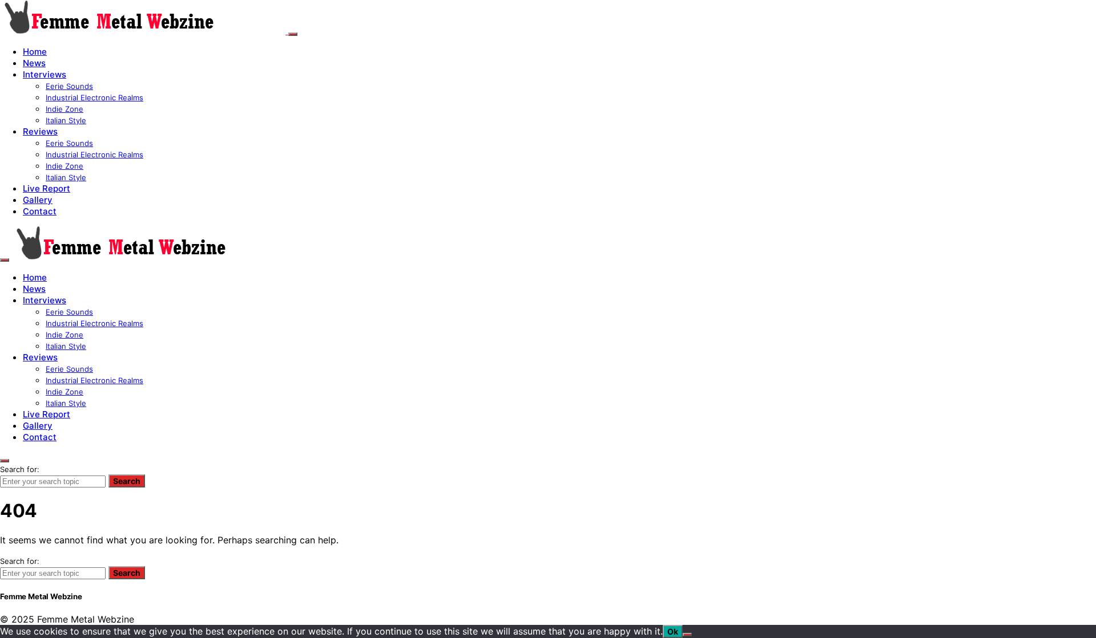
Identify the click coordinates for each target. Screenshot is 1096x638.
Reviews (40, 131)
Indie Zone (64, 108)
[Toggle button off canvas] (292, 34)
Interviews (44, 74)
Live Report (46, 188)
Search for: (19, 469)
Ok (672, 631)
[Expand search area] (4, 260)
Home (35, 51)
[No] (687, 634)
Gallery (38, 199)
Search (126, 481)
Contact (40, 211)
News (34, 63)
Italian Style (66, 120)
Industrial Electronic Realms (94, 97)
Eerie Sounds (69, 86)
